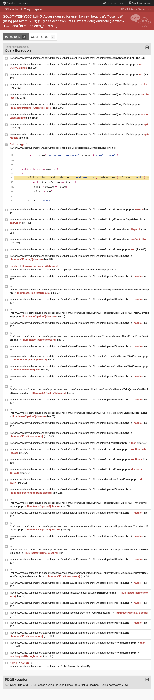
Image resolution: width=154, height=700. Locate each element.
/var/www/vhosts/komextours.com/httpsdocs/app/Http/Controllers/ (59, 147)
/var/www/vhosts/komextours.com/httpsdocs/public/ (46, 666)
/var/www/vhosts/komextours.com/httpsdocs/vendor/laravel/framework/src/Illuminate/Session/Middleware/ (80, 356)
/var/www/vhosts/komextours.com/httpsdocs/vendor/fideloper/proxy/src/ (61, 612)
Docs (115, 3)
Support (141, 3)
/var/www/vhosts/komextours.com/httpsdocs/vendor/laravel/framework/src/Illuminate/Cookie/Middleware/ (78, 412)
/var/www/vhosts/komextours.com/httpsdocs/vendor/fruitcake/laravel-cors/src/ (64, 592)
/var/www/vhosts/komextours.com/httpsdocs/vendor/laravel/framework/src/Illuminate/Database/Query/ (74, 84)
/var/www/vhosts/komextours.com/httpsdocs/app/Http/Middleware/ (60, 269)
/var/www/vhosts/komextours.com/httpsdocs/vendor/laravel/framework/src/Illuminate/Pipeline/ (70, 256)
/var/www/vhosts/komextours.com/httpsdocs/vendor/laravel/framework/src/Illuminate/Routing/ (71, 209)
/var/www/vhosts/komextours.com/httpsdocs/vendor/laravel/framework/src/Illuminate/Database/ (73, 57)
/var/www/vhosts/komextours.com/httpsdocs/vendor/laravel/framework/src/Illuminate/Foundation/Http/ (74, 479)
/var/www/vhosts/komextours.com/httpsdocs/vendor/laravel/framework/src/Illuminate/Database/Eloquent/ (76, 124)
